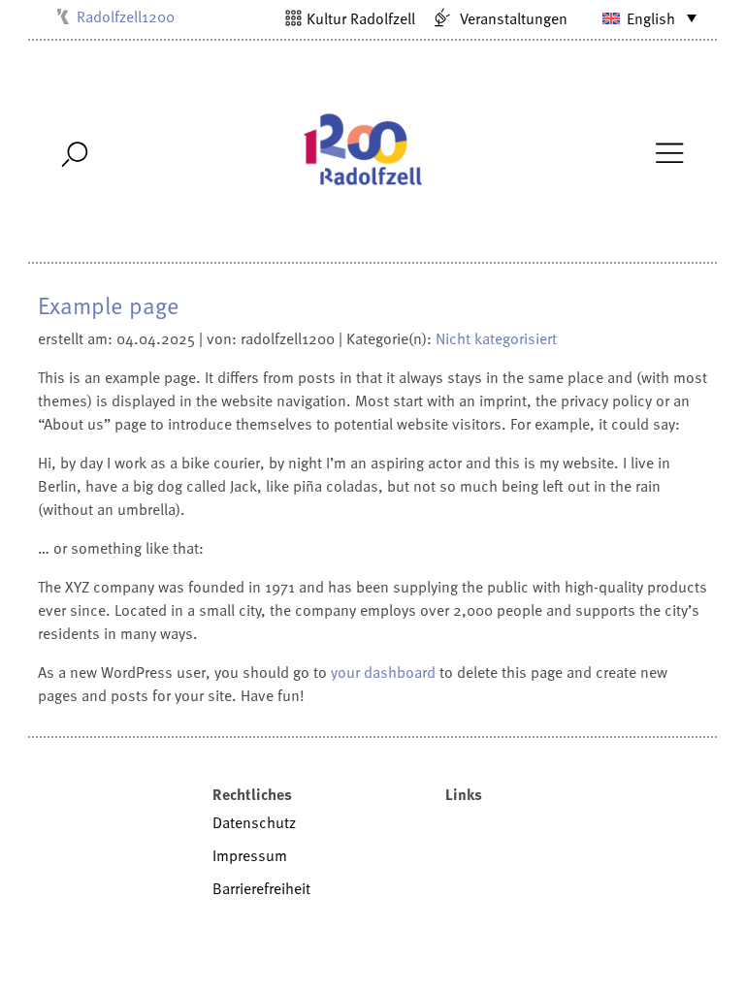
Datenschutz (254, 822)
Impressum (249, 855)
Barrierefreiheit (261, 888)
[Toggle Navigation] (669, 151)
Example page (108, 305)
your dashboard (383, 672)
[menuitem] (637, 17)
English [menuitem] (651, 18)
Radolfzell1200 (126, 16)
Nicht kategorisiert (496, 338)
